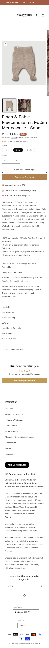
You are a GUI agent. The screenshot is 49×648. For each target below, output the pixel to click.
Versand (14, 137)
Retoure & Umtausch (14, 420)
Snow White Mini (20, 643)
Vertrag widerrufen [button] (17, 465)
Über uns (9, 409)
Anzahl (4, 156)
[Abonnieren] (41, 586)
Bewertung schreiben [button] (24, 381)
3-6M (18, 150)
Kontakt (8, 448)
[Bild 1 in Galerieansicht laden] (9, 105)
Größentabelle (11, 426)
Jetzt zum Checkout (24, 177)
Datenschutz (10, 443)
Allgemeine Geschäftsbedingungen (20, 437)
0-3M (8, 150)
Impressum (10, 454)
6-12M (31, 150)
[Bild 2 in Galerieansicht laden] (24, 105)
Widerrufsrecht (11, 431)
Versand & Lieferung (14, 414)
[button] (5, 15)
